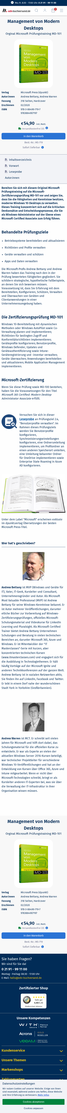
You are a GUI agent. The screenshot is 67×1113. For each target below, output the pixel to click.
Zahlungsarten (13, 1079)
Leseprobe (15, 171)
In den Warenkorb (34, 136)
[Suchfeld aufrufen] (38, 10)
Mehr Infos (43, 1095)
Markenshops (12, 1069)
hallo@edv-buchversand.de (26, 977)
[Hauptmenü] (63, 10)
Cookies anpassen (33, 1108)
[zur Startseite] (16, 10)
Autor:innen (12, 178)
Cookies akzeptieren (33, 1101)
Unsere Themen (14, 1060)
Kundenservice (13, 1050)
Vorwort (14, 166)
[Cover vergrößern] (33, 63)
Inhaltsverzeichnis (20, 159)
